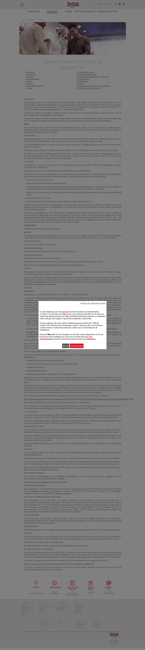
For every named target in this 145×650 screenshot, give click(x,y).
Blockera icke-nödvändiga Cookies (93, 303)
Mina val (66, 346)
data (65, 314)
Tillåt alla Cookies (76, 346)
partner (65, 312)
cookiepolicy (90, 339)
